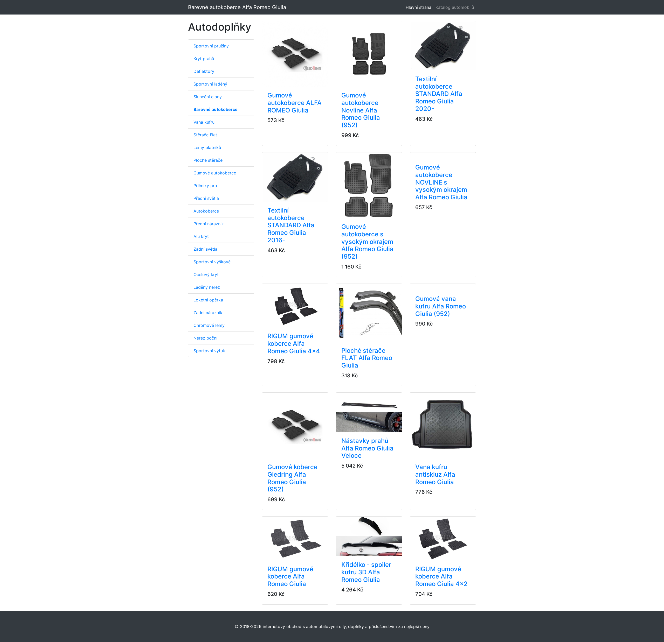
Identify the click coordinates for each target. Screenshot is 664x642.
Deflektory (203, 71)
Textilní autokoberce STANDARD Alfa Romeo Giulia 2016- (290, 225)
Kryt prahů (203, 58)
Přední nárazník (208, 223)
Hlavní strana (419, 7)
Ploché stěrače (208, 160)
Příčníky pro (205, 185)
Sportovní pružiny (211, 45)
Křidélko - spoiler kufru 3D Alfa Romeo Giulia (366, 572)
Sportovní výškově (212, 261)
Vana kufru (204, 122)
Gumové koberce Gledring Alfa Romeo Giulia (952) (292, 478)
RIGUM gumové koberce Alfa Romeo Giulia (290, 576)
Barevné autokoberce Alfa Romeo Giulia (237, 7)
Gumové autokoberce (214, 172)
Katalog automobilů (454, 7)
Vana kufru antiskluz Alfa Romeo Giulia (435, 474)
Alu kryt (201, 236)
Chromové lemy (209, 325)
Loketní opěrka (208, 299)
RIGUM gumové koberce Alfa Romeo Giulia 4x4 (293, 343)
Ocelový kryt (206, 274)
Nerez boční (205, 338)
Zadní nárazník (207, 312)
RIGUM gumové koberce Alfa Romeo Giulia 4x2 (441, 576)
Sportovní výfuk (209, 350)
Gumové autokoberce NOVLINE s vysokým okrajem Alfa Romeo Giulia (441, 182)
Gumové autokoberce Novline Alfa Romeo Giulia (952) (360, 110)
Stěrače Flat (205, 134)
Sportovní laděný (210, 84)
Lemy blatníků (207, 147)
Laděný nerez (206, 287)
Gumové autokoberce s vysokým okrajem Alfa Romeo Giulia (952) (367, 241)
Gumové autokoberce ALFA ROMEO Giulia (294, 102)
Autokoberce (206, 211)
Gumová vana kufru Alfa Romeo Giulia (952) (440, 306)
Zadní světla (205, 249)
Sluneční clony (207, 96)
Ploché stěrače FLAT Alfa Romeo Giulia (366, 358)
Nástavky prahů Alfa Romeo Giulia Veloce (367, 448)
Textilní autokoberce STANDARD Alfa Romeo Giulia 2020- (438, 93)
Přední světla (206, 198)
